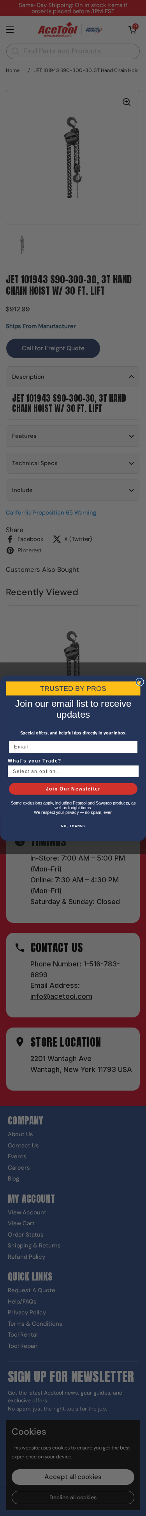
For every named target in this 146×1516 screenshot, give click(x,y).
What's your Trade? (35, 760)
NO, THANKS (73, 825)
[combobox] (71, 771)
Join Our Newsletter (73, 788)
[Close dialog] (139, 681)
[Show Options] (133, 771)
